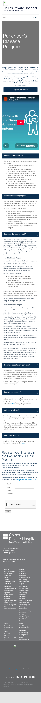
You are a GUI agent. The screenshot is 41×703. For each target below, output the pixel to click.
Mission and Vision (10, 582)
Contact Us (7, 583)
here (23, 443)
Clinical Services (24, 588)
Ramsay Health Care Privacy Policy (25, 480)
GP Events (7, 636)
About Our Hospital (9, 571)
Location (6, 579)
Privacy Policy (8, 603)
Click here (13, 404)
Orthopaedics (23, 609)
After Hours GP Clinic (25, 601)
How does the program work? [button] (14, 234)
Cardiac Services (24, 603)
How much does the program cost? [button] (16, 365)
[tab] (20, 155)
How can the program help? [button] (13, 156)
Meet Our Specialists (10, 588)
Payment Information (10, 601)
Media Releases (24, 639)
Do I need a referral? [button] (11, 410)
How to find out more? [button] (11, 435)
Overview (22, 571)
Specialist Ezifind (9, 626)
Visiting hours (23, 635)
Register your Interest (20, 89)
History (6, 578)
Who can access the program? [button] (14, 196)
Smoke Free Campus (10, 609)
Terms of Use (27, 669)
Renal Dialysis (23, 615)
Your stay (7, 598)
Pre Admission (8, 590)
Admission (7, 597)
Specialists (7, 634)
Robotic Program (24, 617)
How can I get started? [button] (12, 392)
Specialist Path (8, 628)
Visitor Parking (23, 632)
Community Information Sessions (22, 596)
